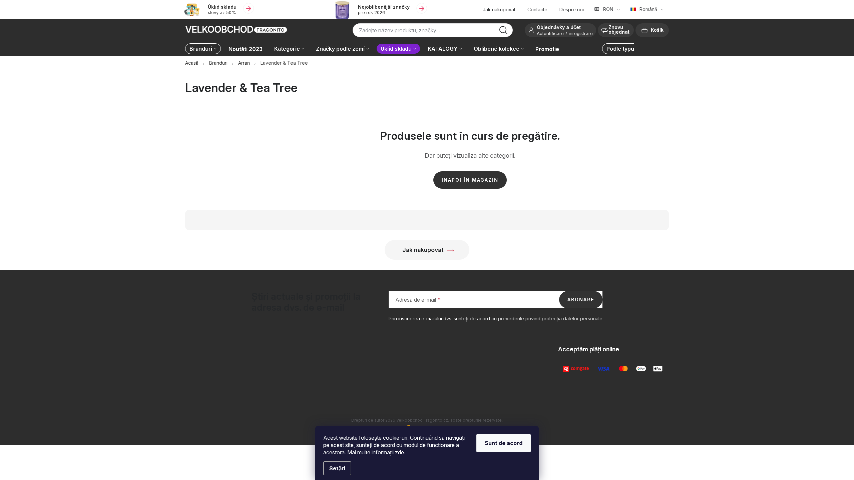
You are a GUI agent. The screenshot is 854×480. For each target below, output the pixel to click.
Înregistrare (581, 33)
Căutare (503, 32)
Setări (337, 468)
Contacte (537, 9)
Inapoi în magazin (470, 180)
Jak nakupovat (499, 9)
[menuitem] (204, 49)
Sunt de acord (503, 443)
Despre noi (571, 9)
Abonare (580, 299)
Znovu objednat (618, 29)
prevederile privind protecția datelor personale (550, 318)
